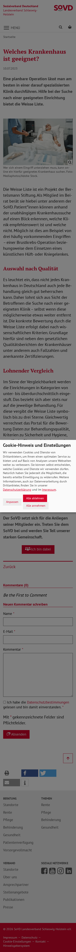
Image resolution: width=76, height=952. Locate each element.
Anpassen (12, 502)
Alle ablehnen (35, 498)
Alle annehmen (35, 505)
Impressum (49, 489)
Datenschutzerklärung (17, 489)
